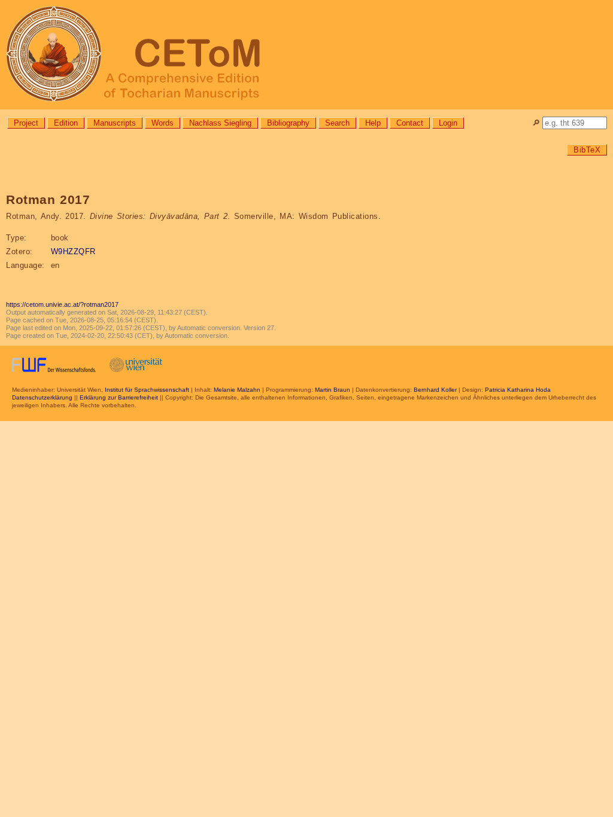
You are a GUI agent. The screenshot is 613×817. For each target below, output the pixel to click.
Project (26, 122)
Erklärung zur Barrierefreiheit (119, 397)
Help (373, 122)
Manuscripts (114, 122)
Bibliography (288, 122)
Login (448, 122)
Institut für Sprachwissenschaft (147, 389)
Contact (409, 122)
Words (162, 122)
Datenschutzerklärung (42, 397)
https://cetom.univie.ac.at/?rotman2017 (62, 304)
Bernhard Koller (435, 389)
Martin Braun (332, 389)
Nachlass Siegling (220, 122)
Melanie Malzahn (237, 389)
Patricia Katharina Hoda (518, 389)
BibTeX (586, 149)
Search (337, 122)
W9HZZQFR (73, 251)
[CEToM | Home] (306, 54)
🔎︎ (536, 122)
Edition (66, 122)
